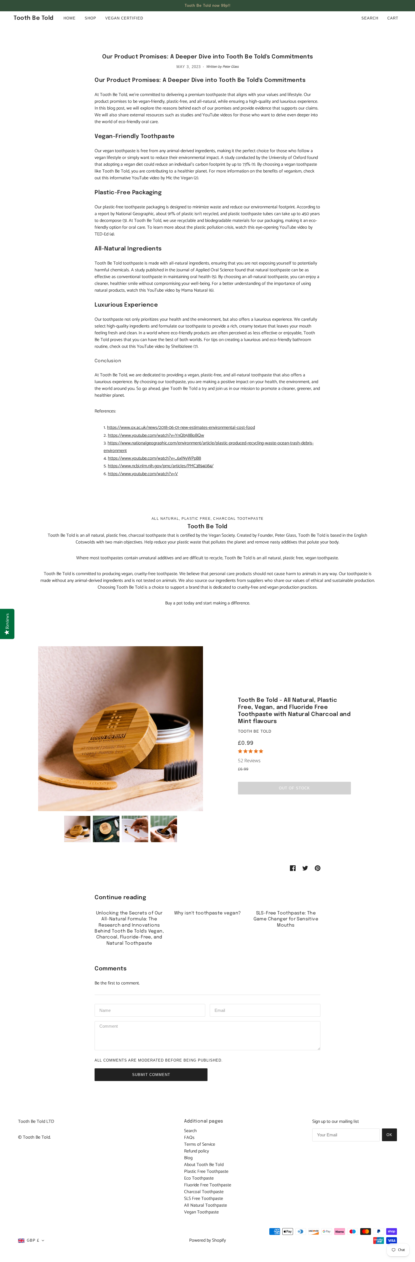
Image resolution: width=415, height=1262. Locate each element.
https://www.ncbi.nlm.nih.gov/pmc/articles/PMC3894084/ (160, 466)
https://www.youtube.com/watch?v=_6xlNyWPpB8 (154, 458)
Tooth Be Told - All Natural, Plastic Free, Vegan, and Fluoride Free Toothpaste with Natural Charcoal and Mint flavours (294, 710)
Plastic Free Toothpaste (206, 1171)
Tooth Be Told (254, 731)
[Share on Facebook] (293, 868)
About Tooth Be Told (204, 1165)
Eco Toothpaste (199, 1178)
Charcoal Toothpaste (204, 1192)
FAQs (189, 1137)
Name (105, 1010)
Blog (188, 1158)
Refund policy (196, 1151)
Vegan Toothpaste (201, 1212)
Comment (109, 1027)
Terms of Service (199, 1144)
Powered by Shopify (207, 1240)
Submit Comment (151, 1075)
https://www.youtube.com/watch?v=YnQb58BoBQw (156, 435)
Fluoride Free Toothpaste (207, 1185)
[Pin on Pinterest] (317, 868)
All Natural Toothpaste (205, 1205)
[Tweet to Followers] (305, 868)
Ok (389, 1135)
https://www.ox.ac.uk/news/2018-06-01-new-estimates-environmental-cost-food (181, 427)
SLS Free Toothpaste (203, 1198)
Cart (393, 18)
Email (220, 1010)
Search (369, 18)
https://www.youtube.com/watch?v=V (143, 474)
